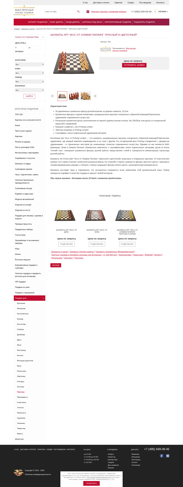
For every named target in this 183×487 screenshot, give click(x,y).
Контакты (160, 2)
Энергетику (21, 428)
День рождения (113, 465)
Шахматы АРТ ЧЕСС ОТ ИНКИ (97, 231)
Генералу (20, 329)
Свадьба (111, 462)
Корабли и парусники (24, 194)
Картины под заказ (92, 22)
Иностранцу (21, 350)
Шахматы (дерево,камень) (82, 252)
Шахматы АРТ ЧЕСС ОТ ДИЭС (66, 231)
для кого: (135, 449)
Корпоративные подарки (118, 22)
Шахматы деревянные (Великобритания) (115, 252)
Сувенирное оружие (23, 169)
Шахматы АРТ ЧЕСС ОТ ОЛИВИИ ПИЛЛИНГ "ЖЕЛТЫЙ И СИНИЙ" (127, 232)
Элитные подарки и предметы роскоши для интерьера (28, 274)
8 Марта (111, 454)
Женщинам (21, 308)
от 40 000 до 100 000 (91, 460)
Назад (55, 265)
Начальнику (21, 371)
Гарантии (118, 2)
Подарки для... (21, 298)
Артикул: (19, 52)
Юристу (20, 434)
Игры (17, 249)
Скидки (131, 2)
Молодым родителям (25, 361)
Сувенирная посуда (23, 188)
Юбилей (148, 255)
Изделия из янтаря (23, 205)
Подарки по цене (22, 287)
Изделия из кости (22, 210)
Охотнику (20, 387)
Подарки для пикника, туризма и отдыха (29, 217)
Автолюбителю (23, 314)
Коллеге (20, 355)
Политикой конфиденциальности (99, 477)
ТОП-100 (19, 114)
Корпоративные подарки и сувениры (26, 266)
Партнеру (21, 392)
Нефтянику (21, 376)
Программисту (22, 397)
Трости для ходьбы (23, 131)
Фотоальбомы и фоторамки (27, 153)
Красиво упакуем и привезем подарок (108, 12)
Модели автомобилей (24, 199)
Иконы (18, 254)
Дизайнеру (21, 335)
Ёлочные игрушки (22, 260)
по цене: (87, 449)
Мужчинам (21, 303)
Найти (29, 96)
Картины (18, 136)
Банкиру (20, 319)
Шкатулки (19, 439)
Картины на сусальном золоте (28, 120)
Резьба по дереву (22, 142)
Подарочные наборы (24, 229)
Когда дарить (73, 22)
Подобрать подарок (144, 22)
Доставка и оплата (101, 2)
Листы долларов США (24, 147)
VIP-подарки (20, 282)
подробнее (66, 244)
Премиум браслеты (23, 224)
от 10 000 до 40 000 (91, 457)
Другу (19, 340)
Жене (19, 345)
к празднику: (112, 449)
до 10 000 (87, 454)
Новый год (111, 457)
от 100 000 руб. (110, 255)
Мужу (19, 366)
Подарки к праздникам (24, 293)
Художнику (21, 418)
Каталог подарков (37, 22)
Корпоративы (125, 255)
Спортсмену (21, 402)
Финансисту (21, 413)
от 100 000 (88, 462)
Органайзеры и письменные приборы (27, 241)
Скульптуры (20, 235)
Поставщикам (145, 2)
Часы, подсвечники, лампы (26, 174)
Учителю (20, 408)
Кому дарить (56, 22)
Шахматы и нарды (23, 164)
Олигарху (20, 381)
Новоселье (138, 255)
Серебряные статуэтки (25, 158)
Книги (17, 125)
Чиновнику (21, 423)
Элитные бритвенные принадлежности (24, 181)
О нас (85, 2)
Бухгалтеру (21, 324)
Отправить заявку (134, 65)
